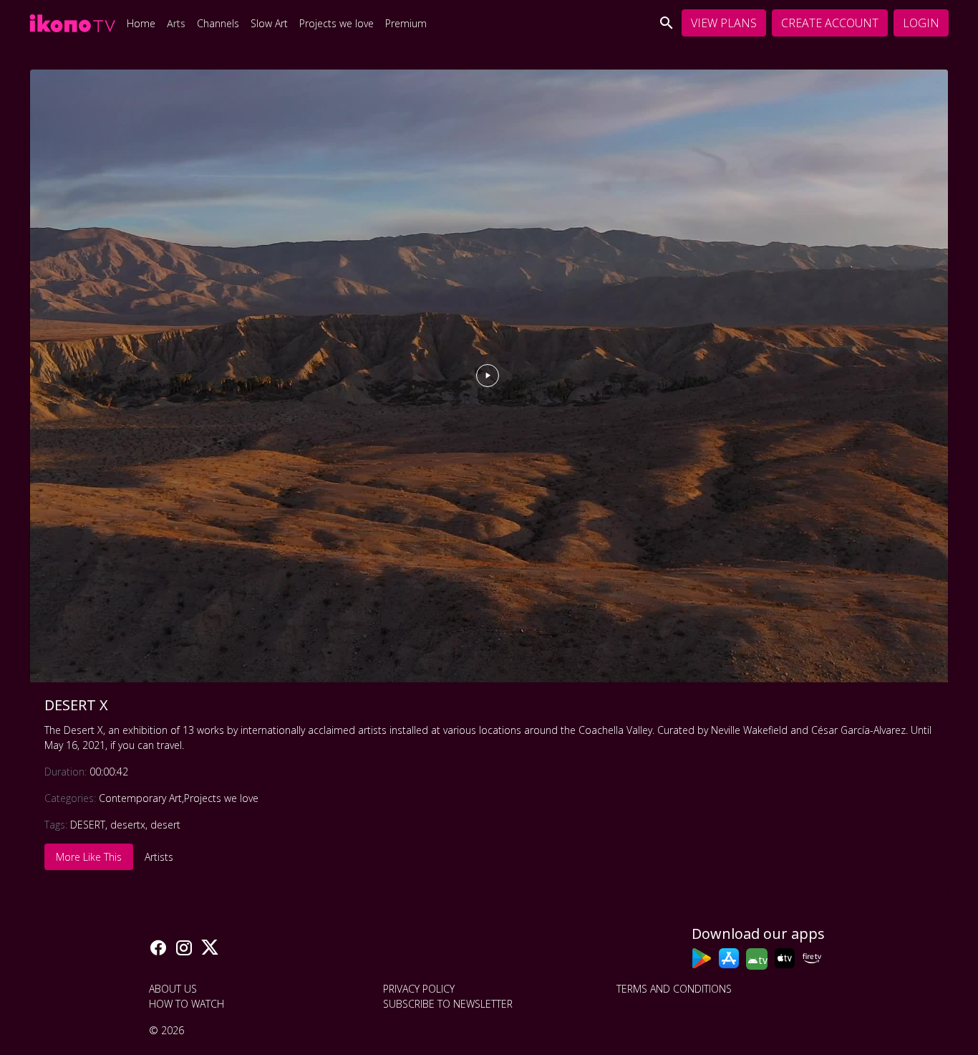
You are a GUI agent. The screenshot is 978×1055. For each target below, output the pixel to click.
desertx (127, 824)
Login (921, 23)
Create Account (829, 23)
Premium (406, 23)
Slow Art (269, 23)
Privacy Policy (419, 989)
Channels (218, 23)
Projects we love (336, 23)
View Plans (724, 23)
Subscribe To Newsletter (448, 1004)
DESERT (87, 824)
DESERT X (76, 705)
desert (165, 824)
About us (173, 989)
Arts (176, 23)
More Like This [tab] (89, 857)
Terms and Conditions (674, 989)
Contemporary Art (140, 798)
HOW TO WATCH (186, 1004)
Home (141, 23)
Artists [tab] (159, 857)
